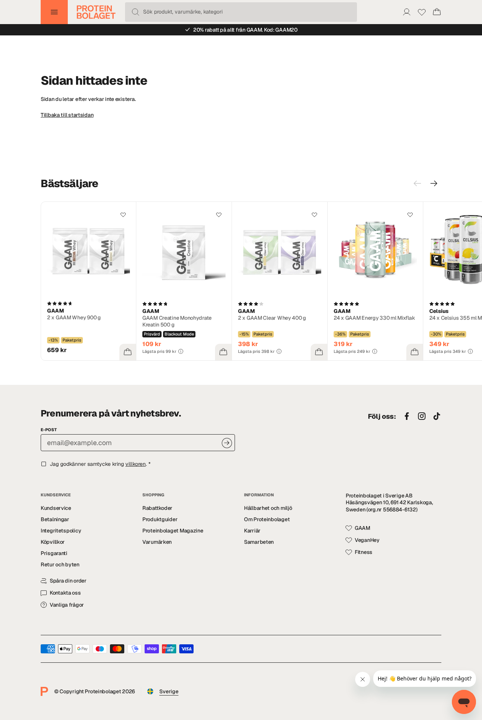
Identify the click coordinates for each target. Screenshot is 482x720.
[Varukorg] (436, 12)
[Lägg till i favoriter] (123, 214)
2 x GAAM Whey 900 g (74, 317)
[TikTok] (436, 416)
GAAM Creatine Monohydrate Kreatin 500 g (177, 321)
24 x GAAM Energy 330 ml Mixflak (374, 317)
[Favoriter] (421, 12)
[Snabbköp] (127, 352)
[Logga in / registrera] (406, 12)
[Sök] (135, 12)
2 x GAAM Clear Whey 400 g (272, 317)
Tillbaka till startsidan (67, 114)
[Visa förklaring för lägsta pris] (181, 351)
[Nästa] (433, 183)
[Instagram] (421, 416)
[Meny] (54, 12)
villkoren (135, 464)
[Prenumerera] (227, 443)
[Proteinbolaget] (96, 12)
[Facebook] (406, 416)
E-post (49, 429)
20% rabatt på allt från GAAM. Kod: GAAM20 (245, 29)
